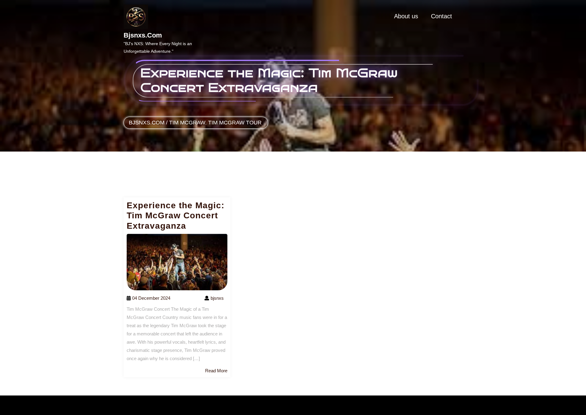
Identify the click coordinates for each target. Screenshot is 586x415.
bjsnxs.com (143, 35)
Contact (441, 16)
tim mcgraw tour (235, 123)
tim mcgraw (187, 123)
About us (406, 16)
